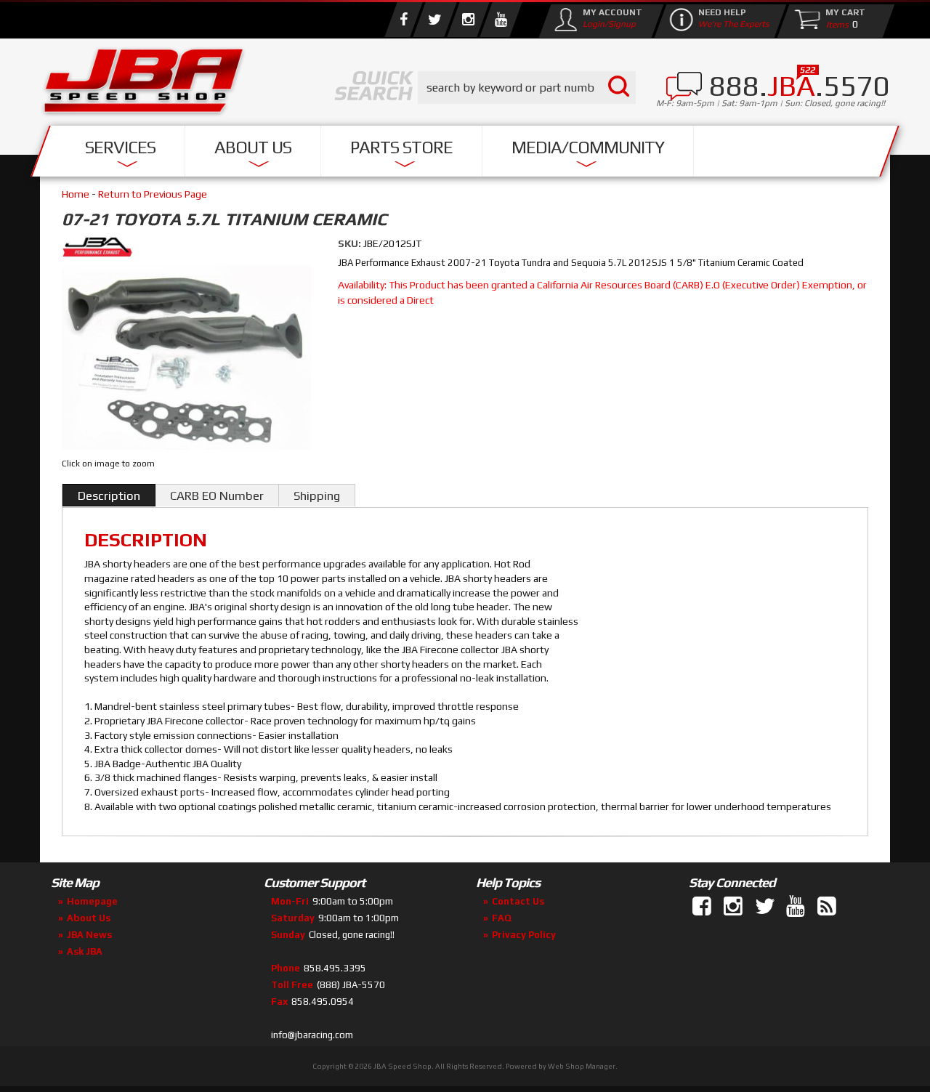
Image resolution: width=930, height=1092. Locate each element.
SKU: (350, 243)
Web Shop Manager (581, 1066)
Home (75, 194)
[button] (527, 87)
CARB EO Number (217, 495)
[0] (834, 24)
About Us (252, 147)
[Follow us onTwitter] (766, 907)
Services (120, 147)
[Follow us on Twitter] (434, 19)
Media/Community (588, 147)
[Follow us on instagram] (468, 19)
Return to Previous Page (152, 194)
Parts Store (401, 147)
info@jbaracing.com (312, 1035)
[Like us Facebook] (403, 19)
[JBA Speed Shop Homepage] (144, 84)
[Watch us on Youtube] (501, 19)
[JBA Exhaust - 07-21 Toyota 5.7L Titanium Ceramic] (189, 249)
